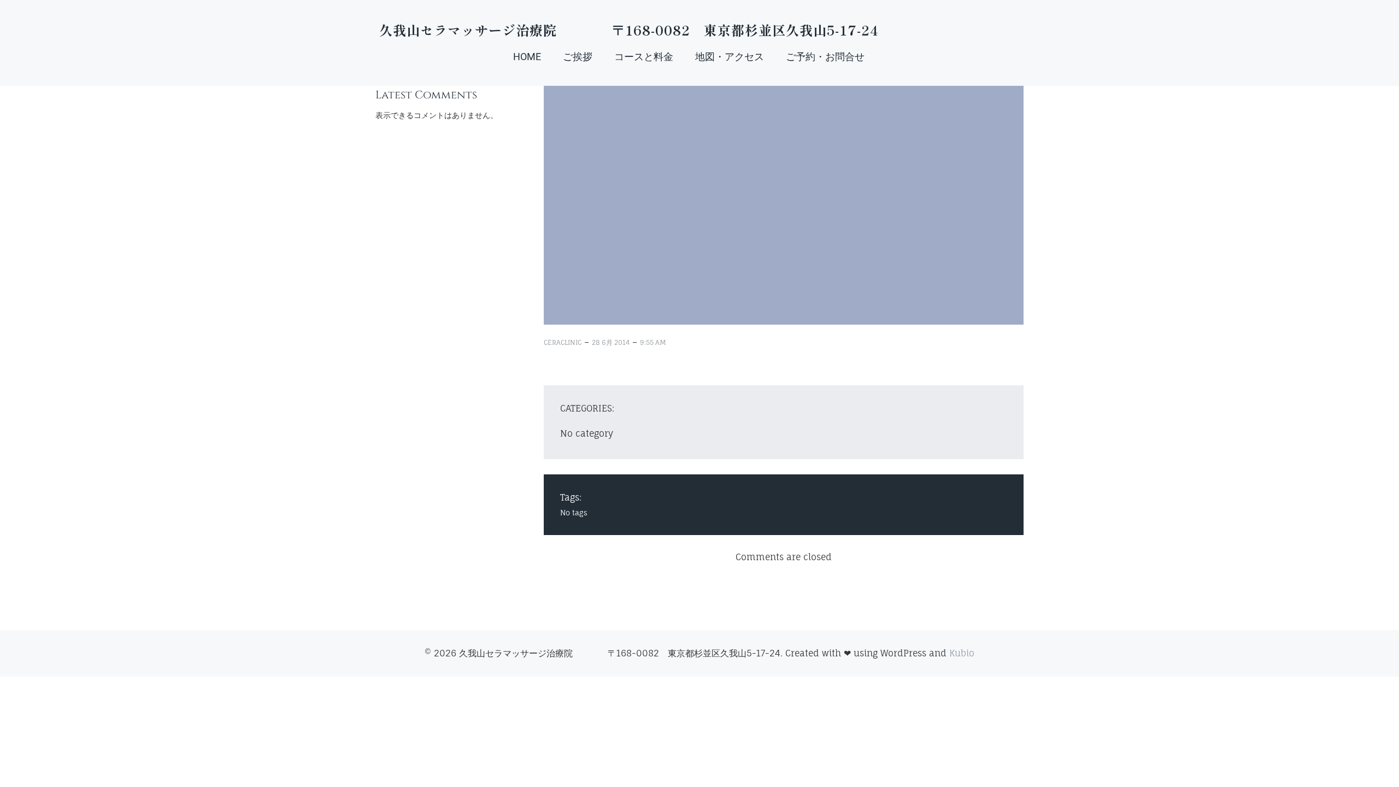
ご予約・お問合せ (825, 56)
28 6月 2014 (611, 342)
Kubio (961, 653)
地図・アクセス (729, 56)
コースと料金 (643, 56)
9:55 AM (653, 342)
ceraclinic (562, 342)
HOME (527, 56)
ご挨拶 (577, 56)
